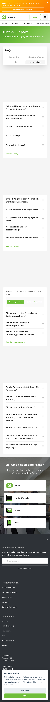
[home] (15, 17)
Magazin (5, 602)
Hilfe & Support (8, 626)
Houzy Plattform (8, 587)
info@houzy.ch (7, 669)
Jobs (3, 636)
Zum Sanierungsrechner (16, 342)
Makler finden (7, 597)
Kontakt (5, 621)
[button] (45, 17)
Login (35, 17)
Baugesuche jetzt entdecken (23, 9)
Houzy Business (8, 640)
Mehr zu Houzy (12, 154)
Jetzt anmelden (12, 246)
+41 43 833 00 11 (8, 666)
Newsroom (6, 631)
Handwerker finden (9, 592)
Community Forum (9, 607)
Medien (5, 645)
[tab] (15, 302)
